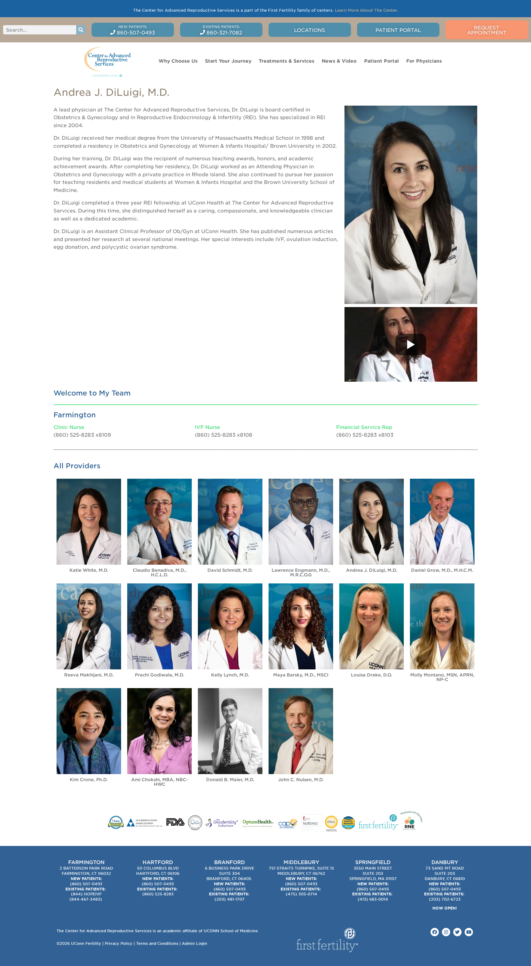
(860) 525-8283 (158, 893)
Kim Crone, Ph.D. (89, 779)
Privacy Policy (118, 943)
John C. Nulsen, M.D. (301, 779)
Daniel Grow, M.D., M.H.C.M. (442, 570)
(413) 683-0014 (373, 899)
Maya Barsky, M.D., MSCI (300, 674)
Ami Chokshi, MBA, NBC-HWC (159, 782)
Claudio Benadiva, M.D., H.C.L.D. (160, 572)
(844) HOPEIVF (86, 893)
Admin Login (194, 943)
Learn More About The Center (366, 10)
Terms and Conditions (157, 943)
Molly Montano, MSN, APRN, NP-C (442, 677)
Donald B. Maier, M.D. (230, 779)
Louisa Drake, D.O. (371, 674)
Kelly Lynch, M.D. (230, 674)
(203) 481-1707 (229, 899)
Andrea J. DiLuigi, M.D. (371, 570)
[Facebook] (435, 932)
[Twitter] (457, 932)
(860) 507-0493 (86, 883)
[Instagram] (446, 932)
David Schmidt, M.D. (230, 570)
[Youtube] (469, 932)
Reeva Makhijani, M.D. (89, 674)
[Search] (80, 29)
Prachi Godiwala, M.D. (159, 674)
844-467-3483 (85, 899)
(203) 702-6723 (445, 899)
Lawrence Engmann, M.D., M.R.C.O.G (301, 572)
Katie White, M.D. (88, 570)
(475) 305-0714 (301, 893)
